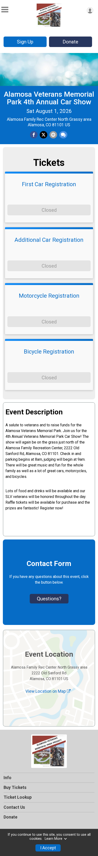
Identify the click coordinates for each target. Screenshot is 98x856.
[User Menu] (90, 10)
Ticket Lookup (18, 797)
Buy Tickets (15, 787)
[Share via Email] (53, 135)
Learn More (53, 839)
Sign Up (25, 42)
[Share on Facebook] (34, 135)
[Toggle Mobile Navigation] (5, 10)
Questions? (49, 599)
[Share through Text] (63, 135)
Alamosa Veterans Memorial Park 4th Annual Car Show (49, 98)
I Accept (48, 847)
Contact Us (14, 807)
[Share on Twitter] (43, 135)
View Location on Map (46, 691)
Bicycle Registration (49, 352)
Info (7, 777)
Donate (70, 42)
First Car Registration (49, 184)
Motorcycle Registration (49, 296)
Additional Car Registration (49, 240)
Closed (49, 210)
